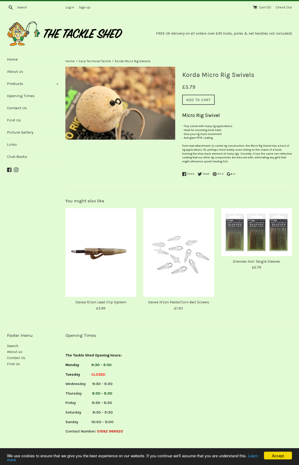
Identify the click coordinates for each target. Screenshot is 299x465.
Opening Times (21, 95)
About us (15, 71)
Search (12, 346)
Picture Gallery (20, 132)
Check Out (284, 7)
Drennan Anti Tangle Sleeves (256, 261)
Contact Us (17, 107)
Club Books (17, 156)
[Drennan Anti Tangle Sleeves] (256, 232)
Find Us (14, 120)
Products (32, 83)
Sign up (84, 7)
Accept (278, 455)
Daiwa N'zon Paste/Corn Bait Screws (178, 302)
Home (12, 59)
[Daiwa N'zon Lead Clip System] (100, 252)
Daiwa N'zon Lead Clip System (100, 302)
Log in (69, 7)
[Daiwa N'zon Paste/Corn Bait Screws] (178, 252)
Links (12, 144)
